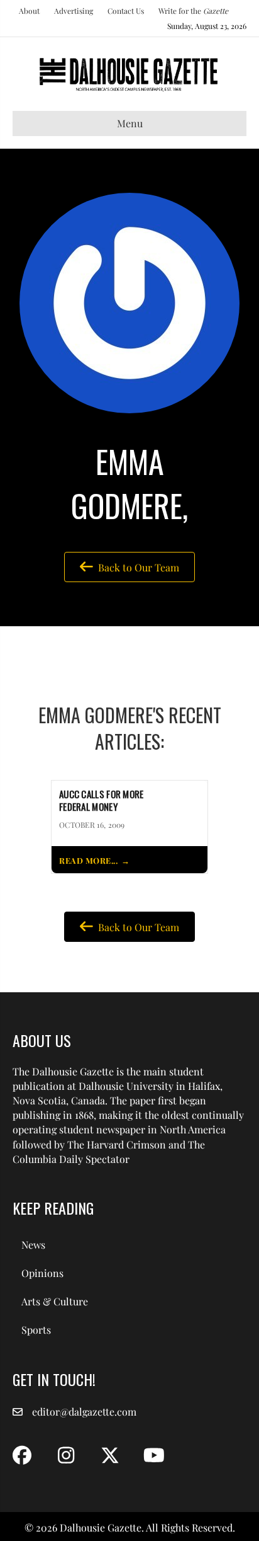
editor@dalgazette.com (84, 1411)
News (33, 1244)
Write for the (193, 11)
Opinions (42, 1273)
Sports (36, 1329)
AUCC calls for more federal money (101, 800)
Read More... (88, 860)
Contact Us (125, 11)
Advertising (73, 11)
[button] (22, 1455)
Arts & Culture (54, 1301)
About (29, 11)
